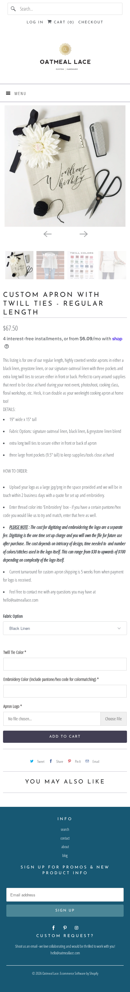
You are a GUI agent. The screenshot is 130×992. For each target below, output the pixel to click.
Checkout (90, 22)
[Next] (83, 233)
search (65, 829)
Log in (35, 22)
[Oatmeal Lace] (65, 58)
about (65, 846)
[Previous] (47, 233)
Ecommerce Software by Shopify (79, 973)
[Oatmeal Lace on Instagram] (76, 928)
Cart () (63, 22)
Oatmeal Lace (50, 973)
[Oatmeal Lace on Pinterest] (65, 928)
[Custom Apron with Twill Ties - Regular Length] (65, 166)
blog (65, 855)
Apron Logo (12, 706)
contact (65, 838)
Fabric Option (13, 616)
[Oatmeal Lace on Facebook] (53, 928)
